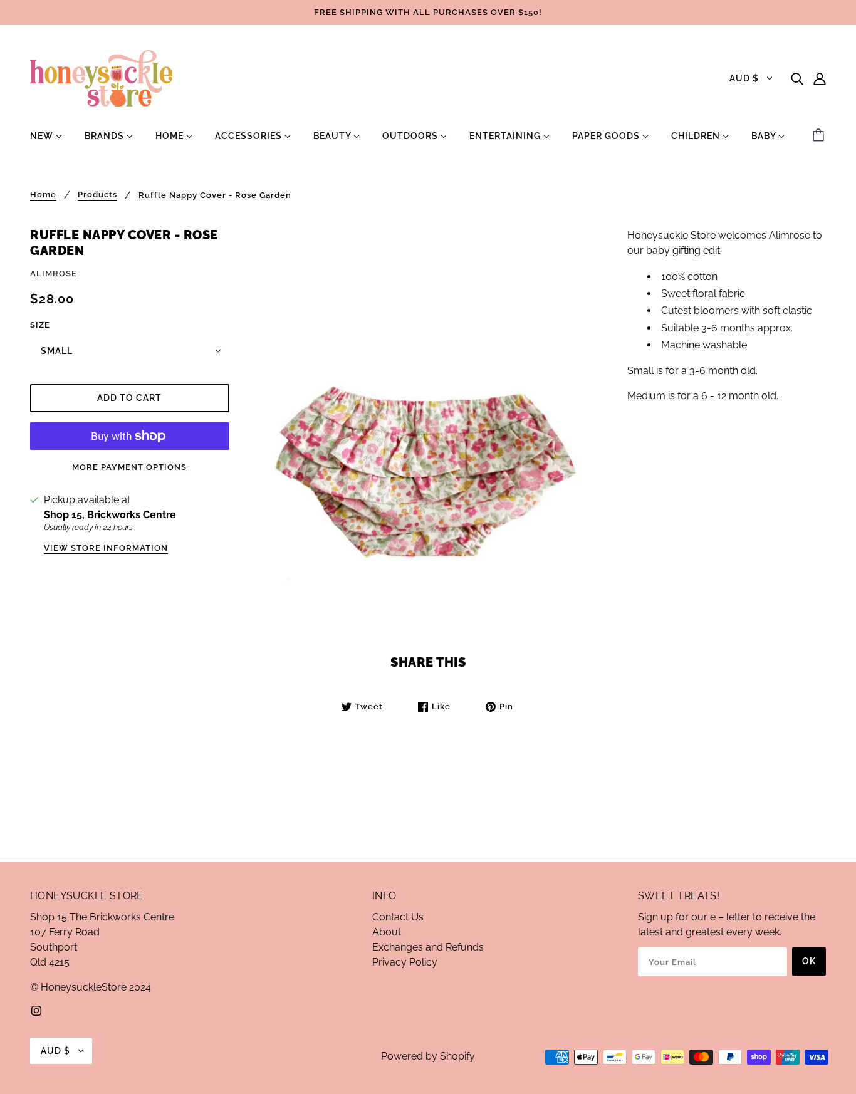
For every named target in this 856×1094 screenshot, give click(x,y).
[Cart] (820, 136)
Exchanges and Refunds (428, 947)
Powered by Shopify (428, 1056)
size (40, 325)
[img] (797, 78)
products (97, 194)
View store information (106, 548)
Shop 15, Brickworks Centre (110, 515)
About (386, 932)
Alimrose (53, 273)
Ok (809, 961)
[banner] (101, 77)
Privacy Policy (404, 962)
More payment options (129, 467)
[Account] (819, 78)
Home (43, 194)
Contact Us (398, 917)
